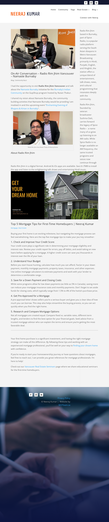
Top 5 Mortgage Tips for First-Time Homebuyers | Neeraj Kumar (52, 224)
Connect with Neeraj (89, 18)
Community (63, 10)
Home (53, 10)
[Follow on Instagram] (91, 2)
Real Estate (82, 10)
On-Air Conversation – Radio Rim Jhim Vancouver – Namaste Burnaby (42, 75)
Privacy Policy (64, 398)
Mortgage (14, 228)
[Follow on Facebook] (85, 2)
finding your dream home (85, 345)
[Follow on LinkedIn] (96, 2)
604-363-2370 (21, 2)
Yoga (73, 10)
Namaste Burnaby (29, 89)
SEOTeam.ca (64, 405)
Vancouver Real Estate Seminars (40, 366)
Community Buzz (21, 80)
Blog (94, 10)
